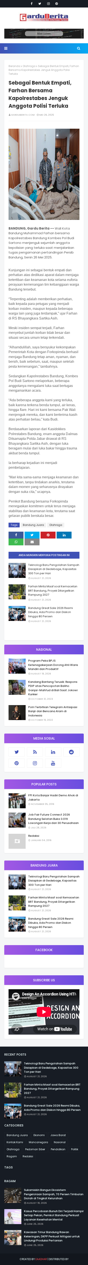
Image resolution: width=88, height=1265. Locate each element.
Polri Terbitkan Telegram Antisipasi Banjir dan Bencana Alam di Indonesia (52, 711)
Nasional (60, 1142)
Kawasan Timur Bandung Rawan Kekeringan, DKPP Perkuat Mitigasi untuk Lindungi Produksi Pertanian (52, 1236)
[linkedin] (53, 751)
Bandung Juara (33, 525)
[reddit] (71, 751)
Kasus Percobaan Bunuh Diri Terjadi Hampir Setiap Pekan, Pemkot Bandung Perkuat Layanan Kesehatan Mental (54, 1215)
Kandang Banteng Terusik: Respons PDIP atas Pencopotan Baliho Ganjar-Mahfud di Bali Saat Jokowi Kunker (53, 688)
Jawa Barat (58, 1135)
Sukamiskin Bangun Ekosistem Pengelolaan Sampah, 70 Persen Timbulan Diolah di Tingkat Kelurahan (53, 1194)
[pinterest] (56, 3)
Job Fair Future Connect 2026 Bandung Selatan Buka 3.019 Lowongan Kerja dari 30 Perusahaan (53, 819)
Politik (74, 1149)
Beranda (14, 66)
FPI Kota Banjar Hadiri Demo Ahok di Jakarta (53, 797)
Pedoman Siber (35, 1149)
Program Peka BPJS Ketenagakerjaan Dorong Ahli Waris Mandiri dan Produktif (53, 665)
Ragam (12, 1156)
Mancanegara (38, 1142)
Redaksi (33, 836)
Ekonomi (39, 1135)
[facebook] (31, 3)
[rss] (35, 751)
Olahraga (29, 66)
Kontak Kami (15, 1142)
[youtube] (53, 763)
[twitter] (40, 3)
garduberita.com (23, 114)
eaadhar (41, 1259)
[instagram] (48, 3)
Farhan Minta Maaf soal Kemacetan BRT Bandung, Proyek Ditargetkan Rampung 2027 (52, 590)
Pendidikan (58, 1149)
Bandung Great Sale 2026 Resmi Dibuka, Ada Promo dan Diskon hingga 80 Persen (50, 612)
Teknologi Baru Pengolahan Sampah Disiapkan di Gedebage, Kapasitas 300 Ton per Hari (53, 569)
